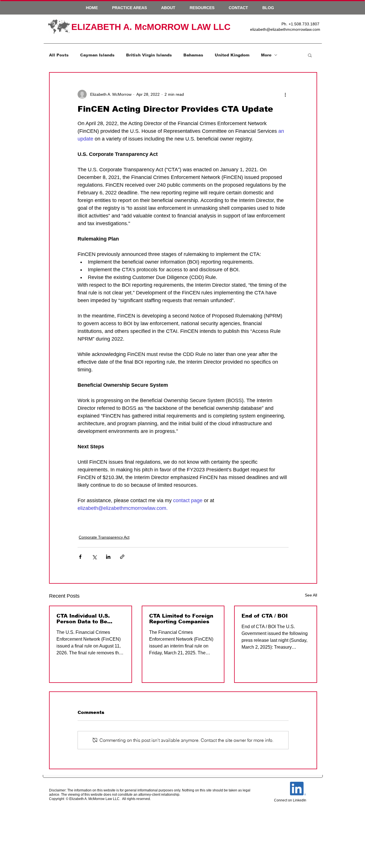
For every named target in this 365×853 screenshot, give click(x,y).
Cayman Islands (97, 55)
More (266, 55)
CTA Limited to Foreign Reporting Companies (181, 618)
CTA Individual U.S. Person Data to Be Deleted (83, 618)
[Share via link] (122, 556)
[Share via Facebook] (80, 556)
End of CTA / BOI (265, 616)
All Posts (59, 55)
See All (311, 595)
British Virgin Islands (149, 55)
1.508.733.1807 (305, 24)
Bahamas (193, 55)
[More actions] (285, 94)
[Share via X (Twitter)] (94, 556)
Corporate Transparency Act (104, 537)
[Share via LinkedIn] (108, 556)
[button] (129, 7)
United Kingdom (232, 55)
